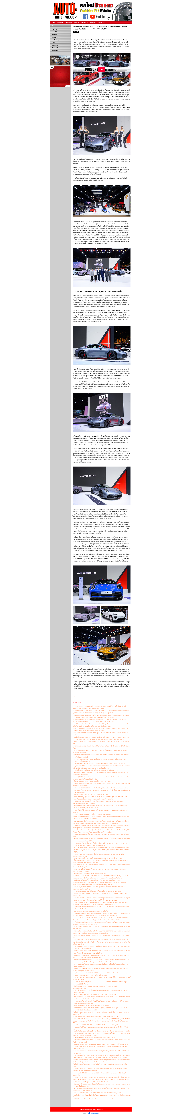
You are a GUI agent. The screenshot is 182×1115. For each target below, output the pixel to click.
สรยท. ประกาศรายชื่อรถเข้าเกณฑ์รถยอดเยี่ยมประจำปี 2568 (91, 1005)
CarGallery (68, 22)
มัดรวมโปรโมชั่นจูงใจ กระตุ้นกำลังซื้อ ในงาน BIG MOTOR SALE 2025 (94, 1037)
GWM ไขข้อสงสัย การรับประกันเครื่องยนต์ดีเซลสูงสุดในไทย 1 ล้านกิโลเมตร (96, 1016)
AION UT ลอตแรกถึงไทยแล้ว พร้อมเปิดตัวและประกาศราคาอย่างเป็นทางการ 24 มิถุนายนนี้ (100, 1099)
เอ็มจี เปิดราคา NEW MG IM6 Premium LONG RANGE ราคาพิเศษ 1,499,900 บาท (97, 1025)
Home (53, 22)
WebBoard (93, 22)
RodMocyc (84, 22)
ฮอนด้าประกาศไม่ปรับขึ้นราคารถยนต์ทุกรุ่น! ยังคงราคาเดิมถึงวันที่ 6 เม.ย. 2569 (97, 880)
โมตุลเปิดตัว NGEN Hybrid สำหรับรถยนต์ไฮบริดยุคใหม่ (90, 873)
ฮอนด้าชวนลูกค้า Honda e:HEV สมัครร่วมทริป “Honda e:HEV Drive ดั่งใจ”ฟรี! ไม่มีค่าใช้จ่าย (101, 1044)
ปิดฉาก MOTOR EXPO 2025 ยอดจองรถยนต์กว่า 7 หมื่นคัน (91, 911)
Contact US (101, 22)
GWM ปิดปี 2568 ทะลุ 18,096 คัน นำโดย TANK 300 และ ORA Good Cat (94, 904)
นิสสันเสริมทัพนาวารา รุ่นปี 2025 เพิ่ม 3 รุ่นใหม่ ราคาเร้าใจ (91, 1082)
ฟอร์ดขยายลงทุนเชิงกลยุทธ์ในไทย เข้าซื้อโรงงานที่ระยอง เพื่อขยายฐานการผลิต (97, 891)
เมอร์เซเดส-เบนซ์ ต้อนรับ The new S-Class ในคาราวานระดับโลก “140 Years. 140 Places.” (99, 763)
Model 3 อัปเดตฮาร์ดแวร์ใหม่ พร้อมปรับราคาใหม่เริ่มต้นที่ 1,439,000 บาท (95, 994)
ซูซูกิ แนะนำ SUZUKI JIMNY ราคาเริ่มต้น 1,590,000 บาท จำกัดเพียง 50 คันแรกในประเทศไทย (101, 788)
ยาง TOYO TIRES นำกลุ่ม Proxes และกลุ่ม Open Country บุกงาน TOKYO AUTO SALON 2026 (101, 902)
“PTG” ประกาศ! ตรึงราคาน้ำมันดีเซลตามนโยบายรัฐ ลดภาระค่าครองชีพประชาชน (98, 858)
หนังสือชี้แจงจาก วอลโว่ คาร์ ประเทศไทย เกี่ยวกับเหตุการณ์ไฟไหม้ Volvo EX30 (97, 770)
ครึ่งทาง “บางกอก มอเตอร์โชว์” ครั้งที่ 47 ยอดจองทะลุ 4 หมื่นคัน (92, 814)
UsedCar (76, 22)
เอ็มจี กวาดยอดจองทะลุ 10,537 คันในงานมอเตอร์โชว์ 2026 (91, 794)
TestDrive (60, 22)
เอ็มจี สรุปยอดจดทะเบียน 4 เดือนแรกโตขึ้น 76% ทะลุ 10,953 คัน (92, 781)
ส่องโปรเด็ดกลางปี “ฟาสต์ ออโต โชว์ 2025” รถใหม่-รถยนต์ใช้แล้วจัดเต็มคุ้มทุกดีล (97, 1093)
